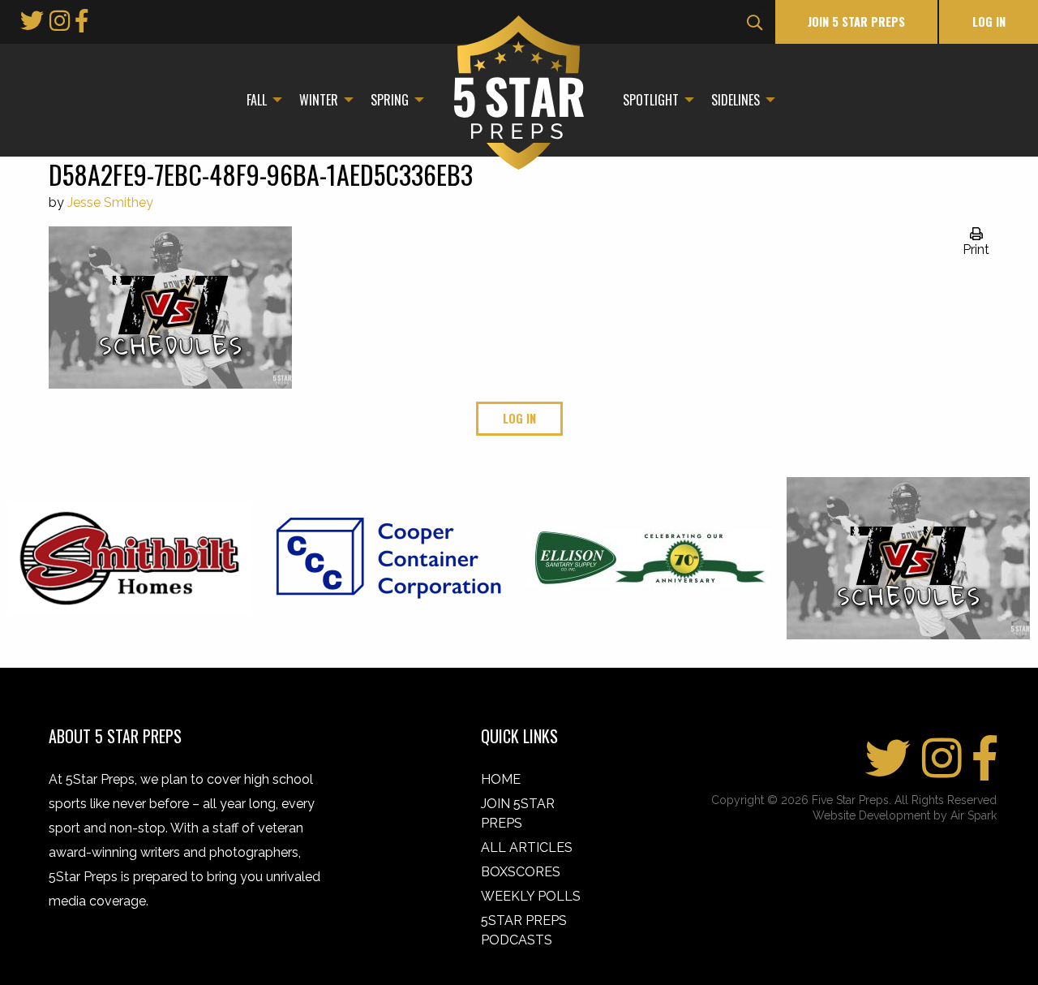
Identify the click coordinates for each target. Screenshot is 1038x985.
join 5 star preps (856, 21)
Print (976, 249)
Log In (989, 21)
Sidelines (735, 100)
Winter (318, 100)
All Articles (527, 847)
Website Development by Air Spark (905, 815)
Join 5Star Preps (518, 813)
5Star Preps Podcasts (524, 930)
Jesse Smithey (110, 202)
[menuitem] (260, 100)
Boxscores (520, 872)
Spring (390, 100)
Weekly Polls (531, 896)
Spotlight (651, 100)
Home (501, 779)
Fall (257, 100)
